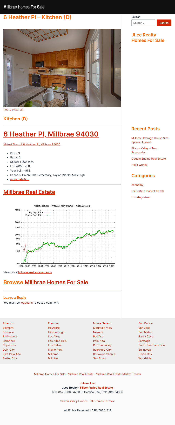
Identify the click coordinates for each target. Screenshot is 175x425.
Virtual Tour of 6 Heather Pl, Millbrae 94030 (31, 144)
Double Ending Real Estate (148, 158)
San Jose (144, 327)
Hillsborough (56, 332)
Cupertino (9, 345)
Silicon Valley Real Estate (96, 387)
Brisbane (8, 332)
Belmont (8, 327)
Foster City (10, 358)
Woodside (144, 358)
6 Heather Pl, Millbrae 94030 (51, 134)
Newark (98, 332)
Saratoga (144, 341)
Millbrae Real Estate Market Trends (118, 374)
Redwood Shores (104, 354)
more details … (19, 179)
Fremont (53, 323)
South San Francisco (151, 345)
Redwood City (102, 349)
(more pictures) (13, 109)
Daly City (9, 349)
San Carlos (145, 323)
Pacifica (98, 336)
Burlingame (10, 336)
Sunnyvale (145, 349)
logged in (27, 302)
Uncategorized (141, 197)
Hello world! (139, 164)
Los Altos (54, 336)
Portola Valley (102, 345)
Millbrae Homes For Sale (23, 7)
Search (135, 16)
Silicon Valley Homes (73, 401)
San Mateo (145, 332)
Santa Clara (145, 336)
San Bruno (99, 358)
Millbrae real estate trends (35, 272)
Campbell (9, 341)
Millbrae (53, 354)
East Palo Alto (12, 354)
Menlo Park (55, 349)
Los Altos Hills (57, 341)
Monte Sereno (102, 323)
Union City (145, 354)
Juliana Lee (87, 383)
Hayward (54, 327)
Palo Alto (99, 341)
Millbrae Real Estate (29, 192)
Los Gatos (54, 345)
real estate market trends (147, 191)
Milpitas (53, 358)
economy (137, 185)
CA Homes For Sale (102, 401)
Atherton (8, 323)
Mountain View (102, 327)
